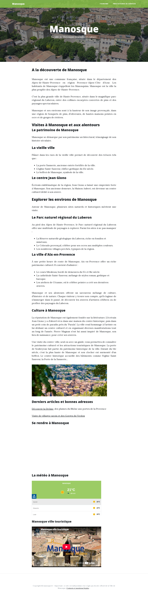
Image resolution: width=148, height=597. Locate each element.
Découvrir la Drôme (42, 408)
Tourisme (104, 4)
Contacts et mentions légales (77, 588)
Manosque (18, 3)
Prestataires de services (124, 4)
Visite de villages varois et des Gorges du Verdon (58, 415)
